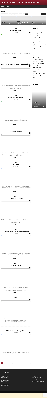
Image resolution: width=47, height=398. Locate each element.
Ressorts (12, 2)
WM (44, 73)
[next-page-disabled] (35, 88)
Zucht (35, 77)
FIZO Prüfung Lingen (15, 30)
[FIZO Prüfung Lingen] (15, 42)
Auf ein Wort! (37, 104)
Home (3, 2)
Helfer (42, 38)
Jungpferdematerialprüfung (39, 44)
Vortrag (39, 69)
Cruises (6, 14)
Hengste (34, 40)
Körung (39, 46)
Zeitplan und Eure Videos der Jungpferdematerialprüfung (15, 64)
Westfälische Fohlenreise (15, 131)
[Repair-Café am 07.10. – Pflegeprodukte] (8, 20)
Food (10, 14)
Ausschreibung (36, 34)
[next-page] (15, 363)
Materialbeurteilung (37, 49)
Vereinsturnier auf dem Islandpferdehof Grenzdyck (16, 231)
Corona (42, 33)
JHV (40, 42)
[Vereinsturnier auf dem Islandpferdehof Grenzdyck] (15, 243)
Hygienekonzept (35, 42)
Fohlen (37, 35)
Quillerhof (35, 57)
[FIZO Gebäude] (15, 176)
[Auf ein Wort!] (39, 100)
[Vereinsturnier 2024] (15, 277)
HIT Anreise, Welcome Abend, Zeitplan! (15, 331)
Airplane (2, 14)
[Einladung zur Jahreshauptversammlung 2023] (38, 20)
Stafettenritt (41, 61)
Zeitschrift (24, 2)
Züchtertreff (39, 79)
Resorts (16, 14)
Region (30, 2)
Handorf (36, 37)
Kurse (34, 46)
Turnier (41, 63)
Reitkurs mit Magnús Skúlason (15, 97)
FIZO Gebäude (15, 164)
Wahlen (34, 71)
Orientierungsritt (36, 53)
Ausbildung (39, 32)
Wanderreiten (37, 73)
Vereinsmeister (40, 65)
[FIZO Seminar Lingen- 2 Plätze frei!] (15, 209)
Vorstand (35, 69)
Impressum (41, 391)
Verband (34, 65)
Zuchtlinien (40, 78)
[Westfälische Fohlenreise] (15, 142)
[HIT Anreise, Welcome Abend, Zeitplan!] (15, 342)
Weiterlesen (15, 57)
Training (35, 63)
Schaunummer (35, 61)
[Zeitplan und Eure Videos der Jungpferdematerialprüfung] (15, 75)
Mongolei (42, 49)
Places (13, 14)
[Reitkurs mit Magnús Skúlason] (15, 109)
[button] (44, 2)
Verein (7, 2)
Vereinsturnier (37, 67)
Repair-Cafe (40, 59)
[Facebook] (45, 6)
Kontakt (38, 2)
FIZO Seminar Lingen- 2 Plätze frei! (15, 198)
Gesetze (41, 35)
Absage (34, 32)
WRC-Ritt (39, 75)
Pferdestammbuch (37, 55)
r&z (39, 57)
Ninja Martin (36, 106)
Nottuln (38, 51)
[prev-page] (33, 88)
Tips (34, 2)
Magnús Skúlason (36, 48)
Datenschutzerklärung (34, 391)
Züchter (35, 79)
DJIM (34, 35)
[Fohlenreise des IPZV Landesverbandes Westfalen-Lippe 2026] (23, 20)
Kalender (18, 2)
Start (1, 9)
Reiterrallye (35, 59)
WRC (34, 75)
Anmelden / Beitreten (5, 6)
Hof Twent (39, 40)
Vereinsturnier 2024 (16, 265)
